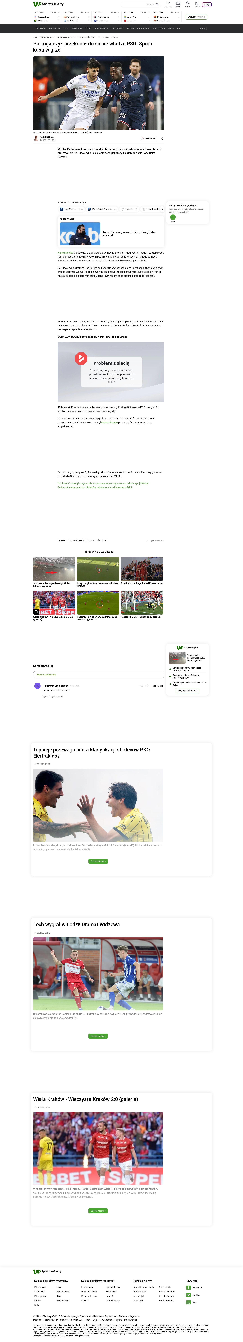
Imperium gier (130, 1319)
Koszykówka (159, 28)
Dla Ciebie (40, 28)
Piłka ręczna (143, 28)
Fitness (38, 1300)
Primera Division (89, 1296)
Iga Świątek (139, 1296)
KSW (36, 1305)
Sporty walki (117, 28)
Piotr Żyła (138, 1300)
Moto (171, 28)
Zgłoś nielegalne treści (52, 696)
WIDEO (130, 28)
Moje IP (96, 1319)
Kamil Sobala (47, 137)
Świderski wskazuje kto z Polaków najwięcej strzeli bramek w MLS (95, 487)
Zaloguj (207, 5)
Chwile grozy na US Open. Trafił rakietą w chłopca (187, 669)
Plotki (87, 1319)
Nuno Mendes (65, 252)
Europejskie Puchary (78, 540)
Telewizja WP (76, 1319)
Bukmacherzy (101, 28)
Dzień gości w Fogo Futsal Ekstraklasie (142, 583)
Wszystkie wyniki (195, 17)
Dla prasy (72, 1316)
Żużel (88, 28)
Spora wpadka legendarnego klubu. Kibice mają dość (51, 584)
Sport (119, 1319)
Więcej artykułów (186, 690)
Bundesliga (111, 1291)
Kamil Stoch (165, 1287)
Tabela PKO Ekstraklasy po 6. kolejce (140, 617)
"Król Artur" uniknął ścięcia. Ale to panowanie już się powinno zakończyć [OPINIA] (103, 483)
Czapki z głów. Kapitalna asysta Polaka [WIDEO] (97, 584)
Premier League (89, 1291)
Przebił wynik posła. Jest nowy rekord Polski (189, 684)
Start (35, 37)
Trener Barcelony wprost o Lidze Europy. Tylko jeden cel (129, 234)
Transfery (63, 540)
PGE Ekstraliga (113, 1300)
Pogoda (37, 1319)
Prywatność (85, 1316)
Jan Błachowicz (166, 1296)
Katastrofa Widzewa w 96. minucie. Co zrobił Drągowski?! (97, 618)
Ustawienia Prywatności (105, 1316)
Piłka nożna (54, 28)
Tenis (66, 28)
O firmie (62, 1316)
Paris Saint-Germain (59, 37)
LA (178, 28)
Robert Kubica (140, 1291)
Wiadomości (108, 1319)
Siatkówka (77, 28)
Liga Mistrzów (94, 540)
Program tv (61, 1319)
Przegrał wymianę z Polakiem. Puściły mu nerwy (186, 676)
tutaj (88, 1336)
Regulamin (134, 1316)
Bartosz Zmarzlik (167, 1291)
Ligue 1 (84, 1300)
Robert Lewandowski (143, 1287)
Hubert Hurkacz (166, 1300)
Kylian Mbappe (109, 422)
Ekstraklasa (87, 1287)
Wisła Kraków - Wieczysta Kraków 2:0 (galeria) (53, 618)
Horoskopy (48, 1319)
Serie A (109, 1296)
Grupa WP (52, 1316)
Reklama (123, 1316)
